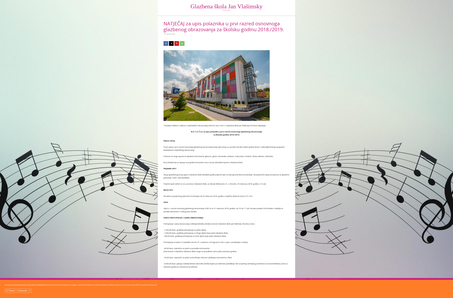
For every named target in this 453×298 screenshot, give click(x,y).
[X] (171, 43)
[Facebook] (166, 43)
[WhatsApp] (182, 43)
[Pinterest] (176, 43)
